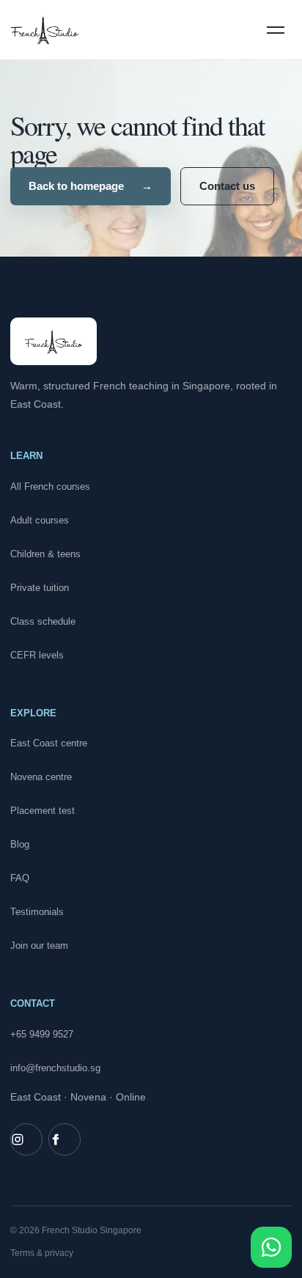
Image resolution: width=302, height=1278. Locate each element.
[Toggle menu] (275, 30)
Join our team (39, 945)
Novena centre (41, 776)
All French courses (50, 486)
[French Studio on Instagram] (26, 1139)
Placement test (42, 810)
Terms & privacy (41, 1253)
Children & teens (45, 553)
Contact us (227, 186)
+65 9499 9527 (41, 1034)
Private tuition (39, 587)
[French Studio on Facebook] (64, 1139)
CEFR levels (37, 655)
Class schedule (43, 621)
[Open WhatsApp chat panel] (271, 1247)
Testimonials (37, 911)
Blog (19, 844)
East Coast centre (48, 743)
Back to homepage (90, 186)
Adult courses (39, 520)
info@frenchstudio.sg (55, 1067)
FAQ (19, 878)
